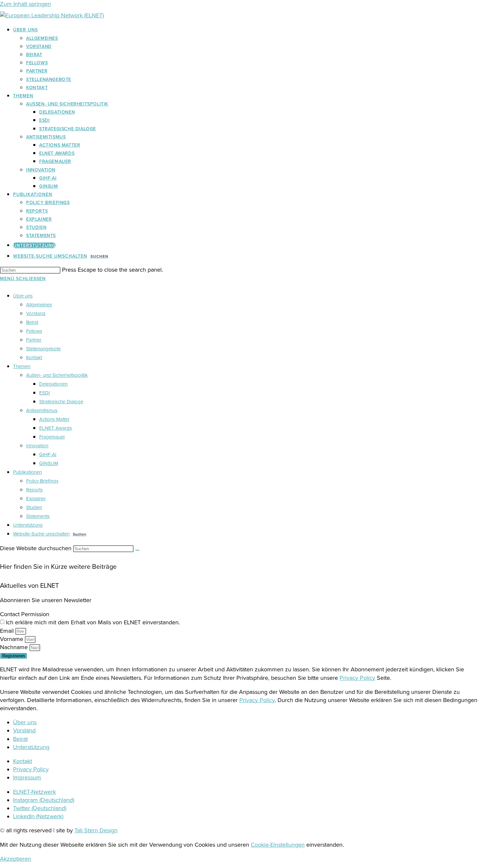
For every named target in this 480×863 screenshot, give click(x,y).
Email (7, 630)
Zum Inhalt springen (25, 4)
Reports (34, 490)
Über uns (23, 296)
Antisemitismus (41, 410)
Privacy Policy (357, 677)
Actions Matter (54, 419)
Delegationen (53, 384)
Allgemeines (39, 305)
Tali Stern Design (96, 830)
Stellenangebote (43, 349)
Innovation (37, 446)
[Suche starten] (137, 550)
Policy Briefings (42, 481)
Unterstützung (28, 525)
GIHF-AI (47, 454)
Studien (34, 507)
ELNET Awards (55, 428)
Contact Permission (24, 614)
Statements (38, 516)
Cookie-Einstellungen (278, 844)
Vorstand (35, 313)
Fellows (34, 331)
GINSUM (48, 463)
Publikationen (27, 472)
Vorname (12, 639)
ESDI (44, 393)
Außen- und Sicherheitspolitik (57, 375)
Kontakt (34, 357)
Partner (33, 340)
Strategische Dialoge (61, 402)
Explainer (36, 499)
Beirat (32, 322)
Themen (21, 366)
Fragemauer (52, 437)
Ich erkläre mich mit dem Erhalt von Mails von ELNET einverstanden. (93, 622)
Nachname (14, 647)
